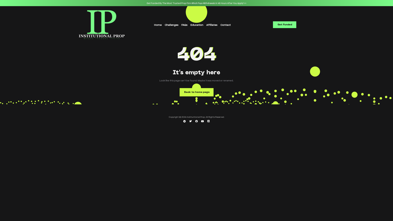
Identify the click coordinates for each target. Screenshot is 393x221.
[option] (196, 3)
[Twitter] (190, 121)
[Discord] (208, 121)
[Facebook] (196, 121)
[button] (284, 24)
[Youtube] (202, 121)
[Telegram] (184, 121)
